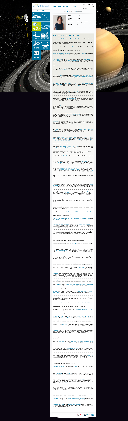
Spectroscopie (45, 28)
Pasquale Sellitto (55, 53)
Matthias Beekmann (63, 146)
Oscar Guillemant (61, 137)
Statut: (69, 15)
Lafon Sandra (75, 38)
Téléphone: (70, 18)
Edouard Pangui (87, 75)
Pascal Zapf (77, 60)
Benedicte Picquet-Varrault (73, 46)
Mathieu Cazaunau (87, 59)
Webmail (84, 4)
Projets (59, 6)
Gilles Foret (68, 211)
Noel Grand (75, 366)
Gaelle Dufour (86, 291)
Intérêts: (70, 19)
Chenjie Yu (54, 59)
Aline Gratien (63, 134)
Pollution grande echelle (45, 38)
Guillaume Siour (67, 105)
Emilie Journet (90, 302)
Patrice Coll (78, 169)
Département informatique (36, 57)
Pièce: (69, 16)
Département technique (36, 48)
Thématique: (70, 21)
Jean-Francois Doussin (56, 77)
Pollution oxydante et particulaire (36, 39)
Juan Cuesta (82, 218)
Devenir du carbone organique (45, 19)
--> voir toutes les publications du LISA (60, 409)
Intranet (88, 4)
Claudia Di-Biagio (81, 38)
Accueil (54, 6)
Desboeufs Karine (64, 113)
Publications (73, 6)
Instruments (65, 6)
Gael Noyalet (71, 38)
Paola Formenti (67, 53)
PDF (65, 375)
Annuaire (60, 414)
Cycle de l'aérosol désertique (36, 19)
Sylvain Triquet (62, 105)
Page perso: (70, 24)
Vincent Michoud (66, 62)
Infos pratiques (54, 414)
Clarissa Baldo (55, 38)
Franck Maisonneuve (71, 60)
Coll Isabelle (58, 318)
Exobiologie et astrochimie (36, 29)
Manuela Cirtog (71, 147)
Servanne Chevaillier (61, 38)
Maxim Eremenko (61, 53)
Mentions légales (66, 414)
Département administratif (45, 48)
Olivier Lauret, (73, 137)
